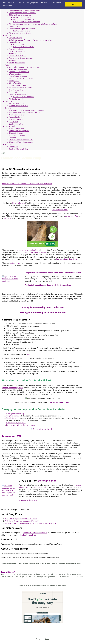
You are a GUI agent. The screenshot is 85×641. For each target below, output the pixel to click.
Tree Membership (16, 90)
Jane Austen (13, 122)
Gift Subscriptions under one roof (26, 22)
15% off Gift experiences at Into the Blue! (21, 519)
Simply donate (12, 418)
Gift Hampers (14, 26)
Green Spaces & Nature (18, 94)
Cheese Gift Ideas (16, 133)
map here (7, 218)
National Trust (14, 42)
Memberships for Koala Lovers (21, 78)
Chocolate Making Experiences (21, 142)
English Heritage (15, 38)
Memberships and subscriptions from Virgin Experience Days (33, 24)
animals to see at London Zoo (26, 250)
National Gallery (15, 117)
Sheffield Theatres (16, 119)
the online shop (47, 480)
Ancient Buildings (16, 49)
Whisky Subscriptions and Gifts (21, 140)
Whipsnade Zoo (15, 74)
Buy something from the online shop (20, 425)
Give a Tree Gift (15, 83)
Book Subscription (16, 124)
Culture (8, 108)
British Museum (15, 53)
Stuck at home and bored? (23, 19)
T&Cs (28, 354)
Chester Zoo (14, 81)
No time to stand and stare (23, 97)
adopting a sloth (39, 487)
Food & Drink (10, 126)
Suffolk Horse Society (17, 85)
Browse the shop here (28, 500)
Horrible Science (18, 203)
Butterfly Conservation (18, 76)
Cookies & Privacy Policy (18, 149)
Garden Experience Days (18, 106)
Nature (7, 65)
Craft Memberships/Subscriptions (22, 28)
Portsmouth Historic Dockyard (21, 58)
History (8, 35)
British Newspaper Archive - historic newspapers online (30, 40)
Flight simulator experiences (20, 33)
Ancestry (12, 60)
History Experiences (17, 62)
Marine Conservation (17, 99)
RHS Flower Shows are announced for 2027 (21, 521)
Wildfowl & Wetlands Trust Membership (24, 67)
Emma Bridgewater (16, 128)
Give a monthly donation (16, 423)
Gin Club (12, 137)
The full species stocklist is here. (34, 252)
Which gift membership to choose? (22, 13)
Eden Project (14, 92)
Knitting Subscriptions (22, 31)
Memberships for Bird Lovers (20, 87)
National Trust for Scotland (23, 47)
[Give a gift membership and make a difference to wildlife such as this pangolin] (42, 429)
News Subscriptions (17, 115)
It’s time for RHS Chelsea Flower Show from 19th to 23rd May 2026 (30, 523)
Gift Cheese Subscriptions (19, 131)
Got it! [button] (73, 4)
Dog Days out (18, 44)
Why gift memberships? (22, 17)
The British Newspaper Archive (35, 533)
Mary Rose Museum (17, 51)
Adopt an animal (12, 416)
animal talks (15, 263)
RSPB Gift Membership (18, 69)
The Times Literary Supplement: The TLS (24, 112)
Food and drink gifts (17, 135)
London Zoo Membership (19, 72)
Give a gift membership (15, 413)
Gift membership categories (20, 15)
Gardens (8, 101)
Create (47, 639)
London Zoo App (71, 216)
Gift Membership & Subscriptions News (24, 10)
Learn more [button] (7, 6)
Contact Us (13, 146)
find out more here (28, 535)
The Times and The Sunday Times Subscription (27, 110)
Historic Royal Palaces (17, 56)
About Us (8, 144)
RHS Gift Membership (17, 103)
